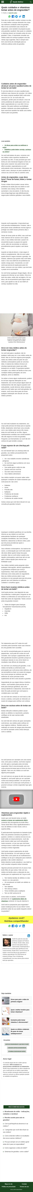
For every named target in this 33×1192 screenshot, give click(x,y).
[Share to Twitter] (20, 16)
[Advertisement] (16, 63)
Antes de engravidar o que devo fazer (17, 1044)
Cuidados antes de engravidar (17, 1047)
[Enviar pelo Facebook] (13, 16)
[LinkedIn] (28, 935)
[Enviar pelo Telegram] (16, 16)
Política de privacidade (9, 1186)
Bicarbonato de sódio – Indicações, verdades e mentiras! (16, 1113)
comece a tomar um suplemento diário (14, 820)
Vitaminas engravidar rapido (17, 1051)
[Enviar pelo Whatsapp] (9, 16)
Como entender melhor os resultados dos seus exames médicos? (16, 1137)
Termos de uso (24, 1186)
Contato (24, 1184)
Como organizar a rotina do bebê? (16, 1148)
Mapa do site (8, 1184)
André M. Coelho (13, 13)
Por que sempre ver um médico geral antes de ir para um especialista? (16, 1143)
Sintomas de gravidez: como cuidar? (17, 1151)
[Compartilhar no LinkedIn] (23, 16)
